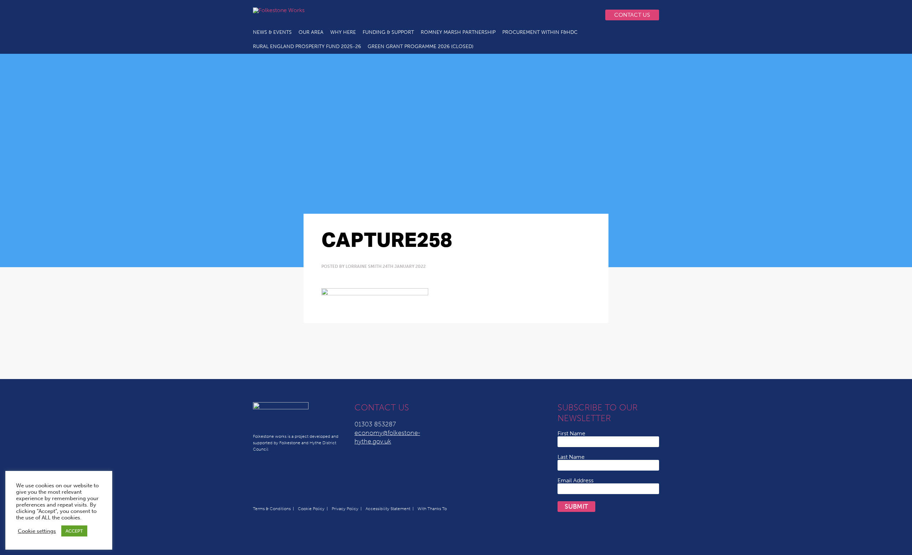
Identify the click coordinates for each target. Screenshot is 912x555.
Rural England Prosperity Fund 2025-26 (307, 46)
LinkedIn (532, 15)
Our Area (311, 32)
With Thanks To (432, 508)
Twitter (518, 15)
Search (589, 15)
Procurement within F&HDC (539, 32)
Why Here (343, 32)
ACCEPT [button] (74, 531)
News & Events (272, 32)
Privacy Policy (345, 508)
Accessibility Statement (388, 508)
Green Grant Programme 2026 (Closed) (420, 46)
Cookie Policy (311, 508)
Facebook (560, 15)
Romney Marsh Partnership (458, 32)
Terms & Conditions (272, 508)
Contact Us (632, 14)
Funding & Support (388, 32)
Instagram (575, 15)
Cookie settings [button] (37, 531)
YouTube (546, 15)
